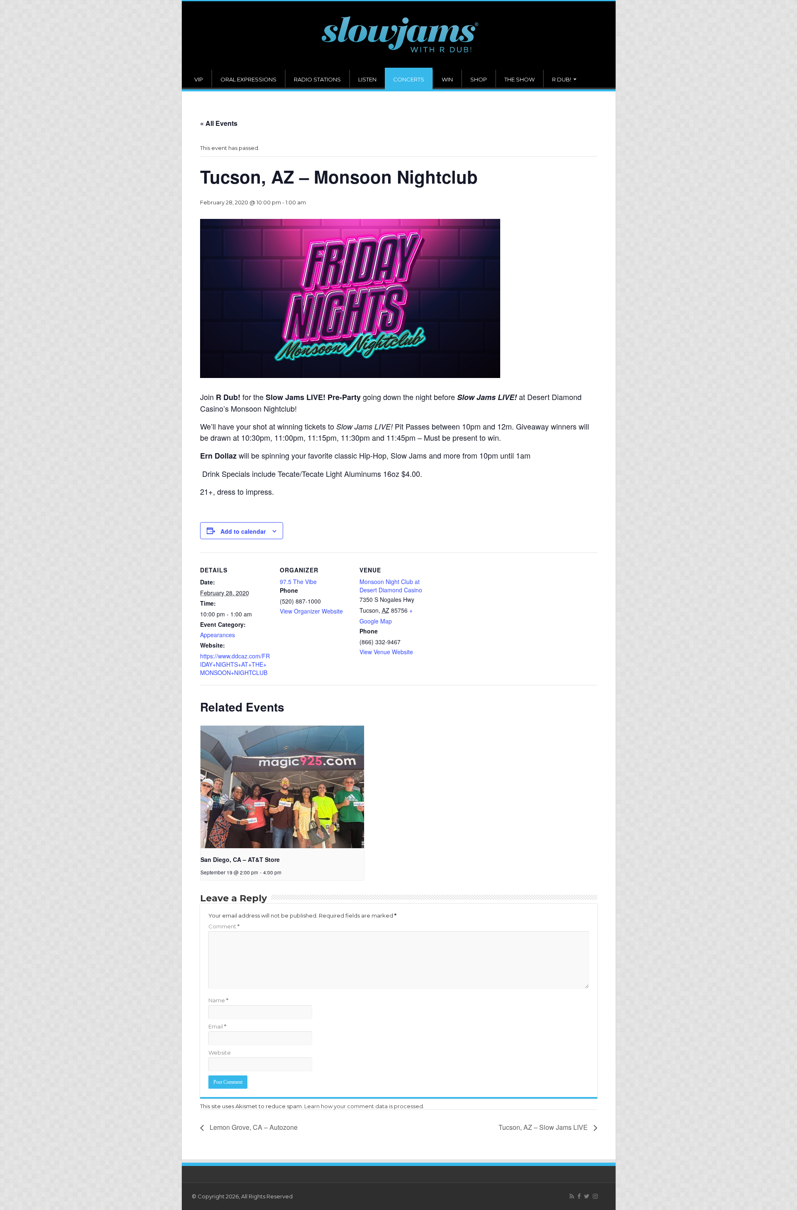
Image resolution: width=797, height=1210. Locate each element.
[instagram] (595, 1196)
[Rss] (572, 1196)
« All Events (218, 123)
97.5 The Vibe (298, 581)
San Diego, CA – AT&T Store (240, 859)
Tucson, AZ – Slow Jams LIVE (544, 1127)
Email (217, 1026)
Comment (224, 926)
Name (218, 1000)
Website (219, 1052)
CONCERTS (408, 79)
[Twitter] (586, 1196)
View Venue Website (386, 652)
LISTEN (367, 79)
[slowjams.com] (399, 35)
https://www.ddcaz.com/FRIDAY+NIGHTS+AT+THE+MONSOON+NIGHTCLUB (235, 664)
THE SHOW (519, 79)
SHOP (478, 79)
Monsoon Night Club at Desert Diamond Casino (390, 585)
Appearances (217, 635)
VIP (198, 79)
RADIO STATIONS (317, 79)
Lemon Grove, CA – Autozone (253, 1127)
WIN (447, 79)
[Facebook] (579, 1196)
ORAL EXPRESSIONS (248, 79)
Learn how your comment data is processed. (364, 1106)
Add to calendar (243, 531)
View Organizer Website (311, 611)
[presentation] (282, 787)
